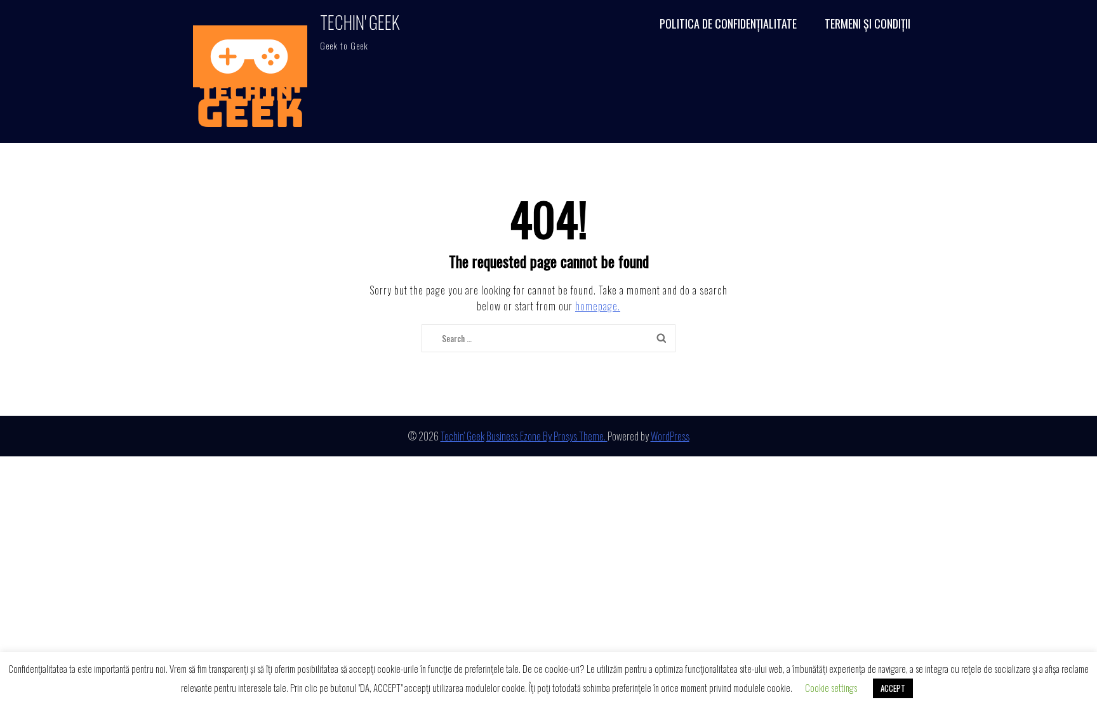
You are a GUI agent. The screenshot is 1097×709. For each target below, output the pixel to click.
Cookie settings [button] (831, 687)
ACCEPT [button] (893, 688)
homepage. (597, 306)
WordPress (670, 436)
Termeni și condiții (867, 24)
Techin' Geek (359, 22)
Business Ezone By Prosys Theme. (547, 436)
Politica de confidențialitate (728, 24)
